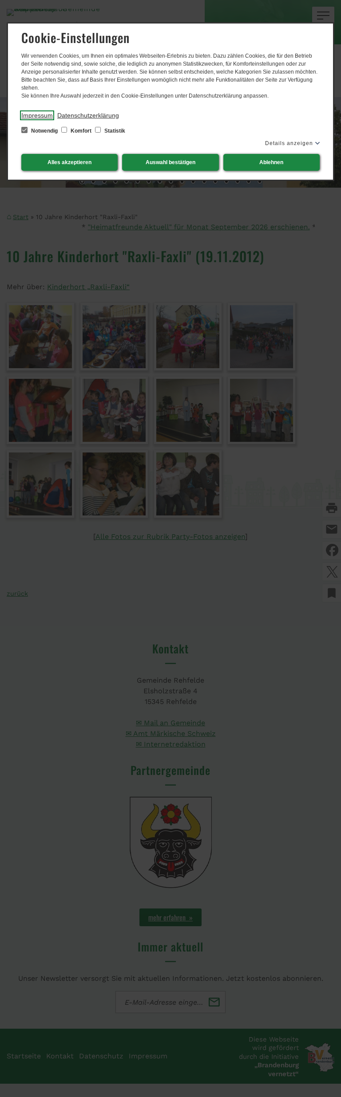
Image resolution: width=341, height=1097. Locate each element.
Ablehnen (271, 162)
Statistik (114, 131)
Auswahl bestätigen (170, 162)
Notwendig (44, 131)
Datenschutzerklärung (88, 115)
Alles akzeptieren (69, 162)
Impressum (37, 115)
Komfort (81, 131)
